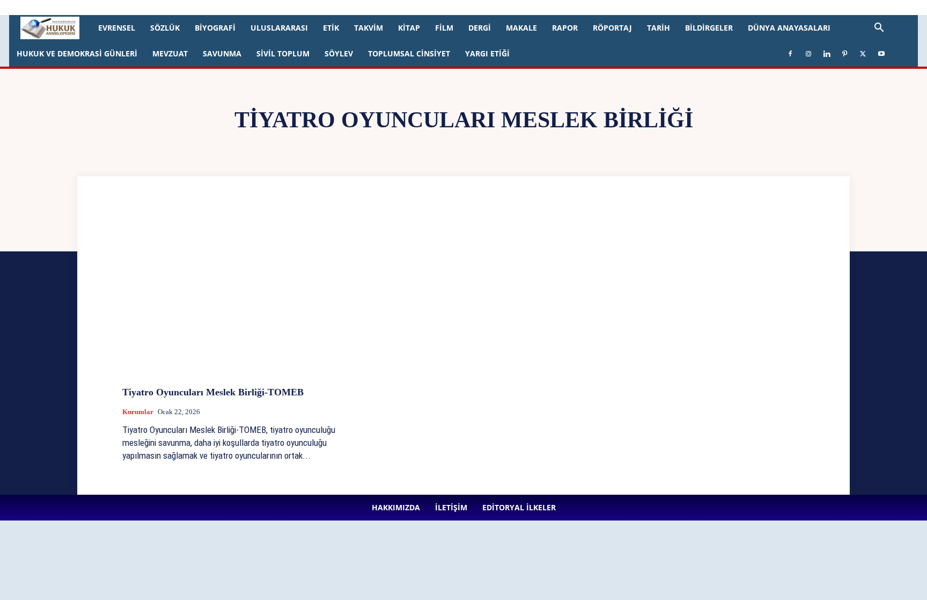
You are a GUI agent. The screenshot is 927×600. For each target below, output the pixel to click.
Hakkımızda (91, 7)
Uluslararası (279, 28)
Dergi (479, 28)
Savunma (222, 53)
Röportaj (612, 28)
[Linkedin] (251, 7)
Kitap (409, 28)
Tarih (658, 28)
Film (444, 28)
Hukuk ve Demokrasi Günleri (77, 53)
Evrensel (116, 28)
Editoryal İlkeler (169, 7)
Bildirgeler (709, 28)
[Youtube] (304, 7)
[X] (286, 7)
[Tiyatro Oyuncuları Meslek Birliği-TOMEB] (230, 297)
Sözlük (165, 28)
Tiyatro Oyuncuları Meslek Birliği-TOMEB (213, 392)
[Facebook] (216, 7)
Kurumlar (137, 412)
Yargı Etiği (487, 53)
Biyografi (215, 28)
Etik (331, 28)
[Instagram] (233, 7)
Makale (521, 28)
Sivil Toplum (283, 53)
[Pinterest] (269, 7)
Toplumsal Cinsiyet (409, 53)
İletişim (127, 7)
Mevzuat (170, 53)
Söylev (339, 53)
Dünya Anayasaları (789, 28)
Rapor (565, 28)
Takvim (368, 28)
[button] (892, 29)
